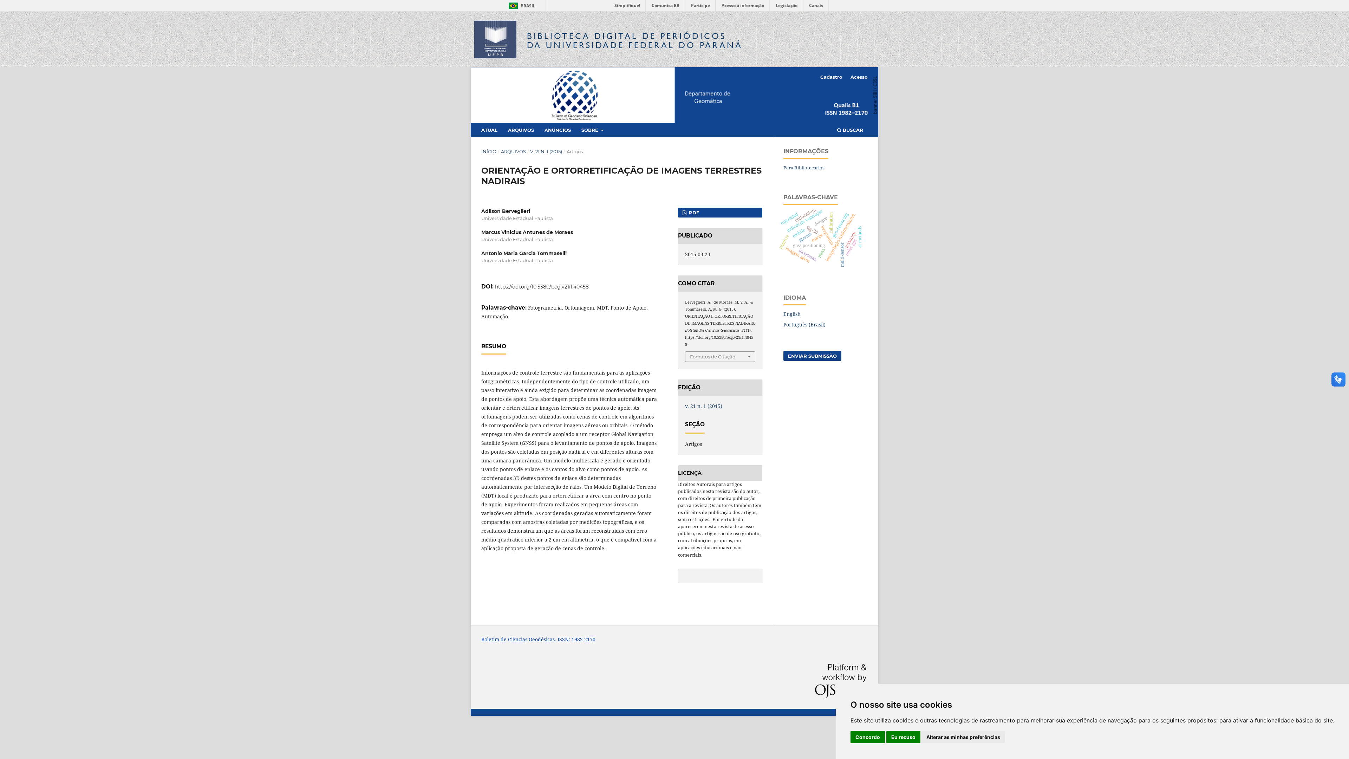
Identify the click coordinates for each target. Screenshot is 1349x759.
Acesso (859, 77)
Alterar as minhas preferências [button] (963, 737)
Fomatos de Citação (712, 356)
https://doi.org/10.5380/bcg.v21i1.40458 (542, 287)
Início (488, 151)
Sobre (590, 130)
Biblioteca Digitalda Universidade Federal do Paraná (635, 40)
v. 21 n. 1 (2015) (546, 151)
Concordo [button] (867, 737)
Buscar (852, 130)
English (792, 314)
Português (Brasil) (804, 324)
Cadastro (831, 77)
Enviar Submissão (812, 356)
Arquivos (521, 130)
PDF (693, 212)
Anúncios (558, 130)
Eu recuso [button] (903, 737)
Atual (489, 130)
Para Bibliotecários (804, 167)
